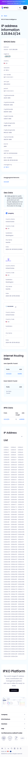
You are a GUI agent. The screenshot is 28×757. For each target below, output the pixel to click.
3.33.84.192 (21, 604)
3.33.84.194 (14, 607)
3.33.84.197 (14, 609)
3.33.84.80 (14, 512)
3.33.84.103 (7, 532)
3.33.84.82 (7, 514)
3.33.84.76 (7, 509)
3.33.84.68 (14, 502)
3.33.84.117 (21, 542)
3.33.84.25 (7, 467)
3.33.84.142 (7, 564)
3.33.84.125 (14, 549)
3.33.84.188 (14, 602)
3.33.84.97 (7, 527)
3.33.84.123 (21, 547)
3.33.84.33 (21, 472)
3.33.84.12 (20, 455)
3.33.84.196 (7, 609)
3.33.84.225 (21, 631)
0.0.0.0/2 (8, 374)
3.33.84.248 (14, 651)
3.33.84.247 (7, 651)
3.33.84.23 (14, 465)
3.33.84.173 (14, 589)
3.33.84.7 (6, 452)
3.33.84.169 (7, 587)
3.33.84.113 (14, 539)
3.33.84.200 (14, 612)
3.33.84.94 (7, 524)
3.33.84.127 (7, 552)
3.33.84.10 (6, 455)
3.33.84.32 (14, 472)
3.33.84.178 (7, 594)
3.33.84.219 (21, 626)
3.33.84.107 (14, 534)
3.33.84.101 (14, 529)
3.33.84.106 (7, 534)
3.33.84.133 (7, 557)
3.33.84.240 (21, 644)
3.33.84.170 (14, 587)
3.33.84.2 (13, 447)
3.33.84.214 (7, 624)
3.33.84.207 (21, 617)
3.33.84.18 (20, 460)
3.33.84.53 (14, 490)
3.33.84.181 (7, 597)
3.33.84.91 (6, 522)
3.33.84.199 (7, 612)
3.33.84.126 (21, 549)
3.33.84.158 (14, 577)
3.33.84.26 (14, 467)
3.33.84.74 (14, 507)
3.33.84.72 (21, 504)
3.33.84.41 (13, 480)
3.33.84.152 (14, 572)
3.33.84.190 (7, 604)
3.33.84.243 (21, 646)
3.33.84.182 (14, 597)
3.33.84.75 (21, 507)
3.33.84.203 (14, 614)
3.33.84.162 (21, 579)
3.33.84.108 (21, 534)
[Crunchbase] (15, 748)
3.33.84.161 (14, 579)
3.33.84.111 (20, 537)
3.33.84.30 (21, 470)
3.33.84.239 (14, 644)
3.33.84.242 (14, 646)
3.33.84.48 (21, 485)
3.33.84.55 (7, 492)
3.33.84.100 (7, 529)
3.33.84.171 (21, 587)
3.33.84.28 (7, 470)
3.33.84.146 (14, 567)
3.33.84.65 (14, 499)
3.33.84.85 (7, 517)
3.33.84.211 (7, 621)
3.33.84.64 (7, 499)
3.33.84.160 (7, 579)
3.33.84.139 (7, 562)
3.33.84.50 (14, 487)
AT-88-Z (6, 167)
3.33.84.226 (7, 634)
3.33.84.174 (21, 589)
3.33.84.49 (7, 487)
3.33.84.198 (21, 609)
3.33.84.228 (21, 634)
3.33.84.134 (14, 557)
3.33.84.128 (14, 552)
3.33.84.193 (7, 607)
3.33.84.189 (21, 602)
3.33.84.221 (14, 629)
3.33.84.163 (7, 582)
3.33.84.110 (14, 537)
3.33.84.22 (7, 465)
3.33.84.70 (7, 504)
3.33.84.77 (14, 509)
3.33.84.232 (7, 639)
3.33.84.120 (21, 544)
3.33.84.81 (20, 512)
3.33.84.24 (21, 465)
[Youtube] (2, 748)
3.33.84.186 (21, 599)
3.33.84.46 (7, 485)
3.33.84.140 (14, 562)
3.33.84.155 (14, 574)
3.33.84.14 (13, 457)
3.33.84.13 (6, 457)
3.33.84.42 (21, 480)
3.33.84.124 (7, 549)
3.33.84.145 (7, 567)
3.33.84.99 (21, 527)
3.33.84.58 (7, 495)
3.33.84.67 (7, 502)
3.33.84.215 (14, 624)
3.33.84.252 (21, 654)
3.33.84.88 (7, 519)
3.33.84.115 (7, 542)
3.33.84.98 (14, 527)
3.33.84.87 (21, 517)
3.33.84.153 (21, 572)
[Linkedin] (8, 748)
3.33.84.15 (20, 457)
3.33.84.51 (20, 487)
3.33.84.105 (21, 532)
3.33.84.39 (21, 477)
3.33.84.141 (21, 562)
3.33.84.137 (14, 559)
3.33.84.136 (7, 559)
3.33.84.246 (21, 649)
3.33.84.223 (7, 631)
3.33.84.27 (21, 467)
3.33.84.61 (6, 497)
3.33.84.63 (21, 497)
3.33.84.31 (6, 472)
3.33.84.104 (14, 532)
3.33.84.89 (14, 519)
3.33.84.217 (7, 626)
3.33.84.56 (14, 492)
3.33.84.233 (14, 639)
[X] (5, 748)
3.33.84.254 (14, 656)
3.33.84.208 (7, 619)
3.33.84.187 (7, 602)
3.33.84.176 (14, 592)
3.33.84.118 (7, 544)
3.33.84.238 (7, 644)
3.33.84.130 (7, 554)
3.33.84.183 (21, 597)
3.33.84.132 (21, 554)
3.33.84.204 (21, 614)
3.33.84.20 (14, 462)
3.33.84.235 (7, 641)
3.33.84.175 (7, 592)
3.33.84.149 (14, 569)
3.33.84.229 (7, 636)
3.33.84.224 (14, 631)
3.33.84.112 (7, 539)
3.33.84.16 (6, 460)
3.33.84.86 (14, 517)
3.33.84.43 (7, 482)
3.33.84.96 (21, 524)
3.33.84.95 (14, 524)
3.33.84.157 (7, 577)
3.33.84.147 (21, 567)
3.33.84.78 (21, 509)
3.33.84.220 (7, 629)
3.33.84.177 (21, 592)
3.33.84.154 (7, 574)
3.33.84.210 (21, 619)
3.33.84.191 (14, 604)
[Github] (11, 748)
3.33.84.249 (21, 651)
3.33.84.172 (7, 589)
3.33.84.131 (14, 554)
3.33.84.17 (13, 460)
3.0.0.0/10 (6, 419)
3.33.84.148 (7, 569)
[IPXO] (5, 7)
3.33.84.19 (6, 462)
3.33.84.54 (21, 490)
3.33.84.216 (21, 624)
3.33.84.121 (7, 547)
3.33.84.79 (7, 512)
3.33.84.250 (7, 654)
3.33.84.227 (14, 634)
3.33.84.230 (14, 636)
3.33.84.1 (6, 447)
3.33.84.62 (14, 497)
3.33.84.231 (21, 636)
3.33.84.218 (14, 626)
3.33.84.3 (20, 447)
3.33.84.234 (21, 639)
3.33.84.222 (21, 629)
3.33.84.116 (14, 542)
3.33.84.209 (14, 619)
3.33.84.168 (21, 584)
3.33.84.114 (21, 539)
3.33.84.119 (14, 544)
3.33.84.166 (7, 584)
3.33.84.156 (21, 574)
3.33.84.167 (14, 584)
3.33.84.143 (14, 564)
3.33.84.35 (14, 475)
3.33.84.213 (21, 621)
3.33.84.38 (14, 477)
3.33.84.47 (14, 485)
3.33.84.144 (21, 564)
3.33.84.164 (14, 582)
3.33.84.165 (21, 582)
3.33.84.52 (7, 490)
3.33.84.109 (7, 537)
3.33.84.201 (21, 612)
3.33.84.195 (21, 607)
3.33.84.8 (13, 452)
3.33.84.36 (21, 475)
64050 (20, 374)
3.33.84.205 (7, 617)
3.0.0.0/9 (6, 182)
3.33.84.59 (14, 495)
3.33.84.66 (21, 499)
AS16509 (22, 419)
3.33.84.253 (7, 656)
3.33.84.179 (14, 594)
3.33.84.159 (21, 577)
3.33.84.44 (14, 482)
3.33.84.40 (7, 480)
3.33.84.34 (7, 475)
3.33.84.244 (7, 649)
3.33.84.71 (13, 504)
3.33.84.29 (14, 470)
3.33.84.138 (21, 559)
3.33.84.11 (13, 455)
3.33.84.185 (14, 599)
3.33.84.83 (14, 514)
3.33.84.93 (21, 522)
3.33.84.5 (13, 450)
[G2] (18, 748)
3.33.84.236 (14, 641)
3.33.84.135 (21, 557)
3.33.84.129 (21, 552)
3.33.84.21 (20, 462)
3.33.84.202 (7, 614)
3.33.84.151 (7, 572)
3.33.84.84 (21, 514)
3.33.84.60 (21, 495)
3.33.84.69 (21, 502)
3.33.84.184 (7, 599)
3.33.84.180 (21, 594)
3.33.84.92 (14, 522)
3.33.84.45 (21, 482)
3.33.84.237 (21, 641)
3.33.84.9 (20, 452)
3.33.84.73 (7, 507)
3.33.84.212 (14, 621)
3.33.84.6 (20, 450)
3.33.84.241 (7, 646)
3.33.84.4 (6, 450)
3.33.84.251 (14, 654)
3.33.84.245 (14, 649)
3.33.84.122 (14, 547)
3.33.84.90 (21, 519)
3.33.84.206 (14, 617)
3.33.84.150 (21, 569)
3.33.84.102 (21, 529)
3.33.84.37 (7, 477)
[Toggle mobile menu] (25, 7)
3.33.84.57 (21, 492)
